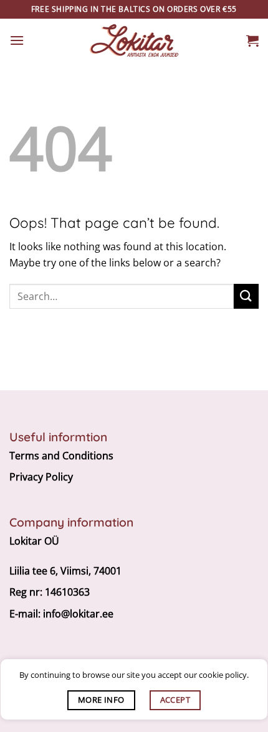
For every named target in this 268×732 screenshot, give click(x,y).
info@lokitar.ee (78, 614)
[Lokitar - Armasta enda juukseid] (134, 40)
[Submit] (246, 296)
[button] (16, 40)
